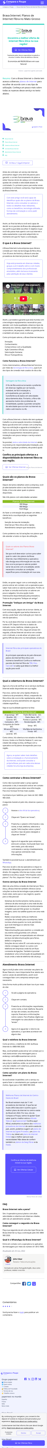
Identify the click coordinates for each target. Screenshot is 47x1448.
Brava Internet (9, 139)
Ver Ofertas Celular (25, 1170)
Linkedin (7, 1264)
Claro (8, 666)
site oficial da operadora (29, 810)
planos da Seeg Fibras (25, 1142)
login (22, 1312)
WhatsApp (7, 862)
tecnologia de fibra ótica (23, 368)
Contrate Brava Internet (11, 149)
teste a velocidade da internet (25, 442)
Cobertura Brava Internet (12, 145)
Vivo (35, 663)
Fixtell (8, 1145)
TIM (30, 663)
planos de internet (28, 81)
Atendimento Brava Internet (13, 152)
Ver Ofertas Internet (17, 467)
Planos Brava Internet (11, 142)
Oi (13, 666)
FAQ (6, 155)
